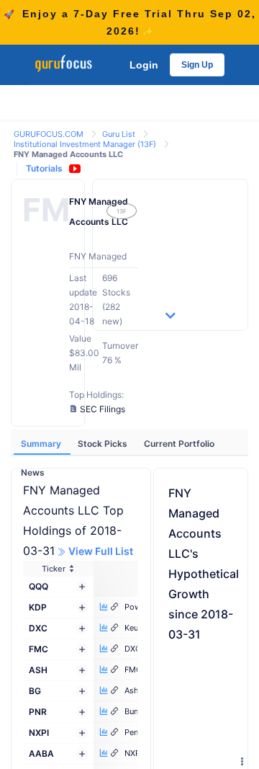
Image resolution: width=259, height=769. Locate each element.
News (33, 472)
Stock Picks (104, 443)
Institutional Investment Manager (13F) (86, 144)
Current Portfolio (179, 443)
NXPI (39, 732)
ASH (38, 669)
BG (35, 690)
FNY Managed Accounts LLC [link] (68, 154)
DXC (38, 628)
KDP (38, 607)
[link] (50, 133)
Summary (42, 443)
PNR (38, 711)
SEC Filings (102, 409)
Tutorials (44, 168)
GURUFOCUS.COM (50, 134)
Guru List (119, 134)
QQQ (38, 586)
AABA (41, 753)
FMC (38, 649)
